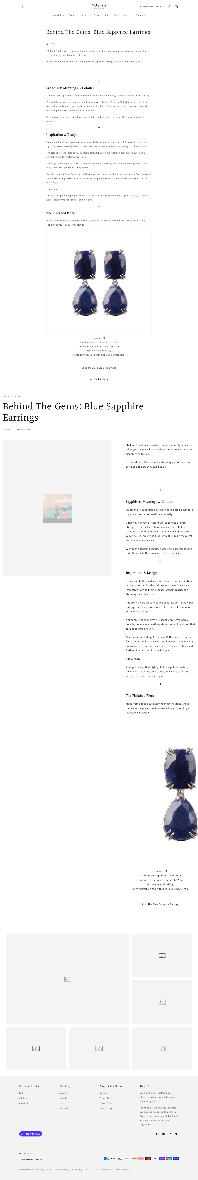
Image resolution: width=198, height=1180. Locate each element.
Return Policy (106, 1108)
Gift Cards (24, 1098)
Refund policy (77, 1170)
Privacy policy (105, 1170)
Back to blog (101, 379)
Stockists (63, 1108)
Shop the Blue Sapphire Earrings (99, 367)
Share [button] (52, 43)
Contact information (121, 1170)
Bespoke (63, 1098)
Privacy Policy (106, 1103)
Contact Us (24, 1103)
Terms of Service (107, 1098)
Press (62, 1103)
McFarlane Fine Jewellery (34, 1170)
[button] (22, 7)
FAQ (21, 1093)
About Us (63, 1093)
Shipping (104, 1093)
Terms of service (91, 1170)
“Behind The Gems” (56, 51)
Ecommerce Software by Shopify (56, 1170)
